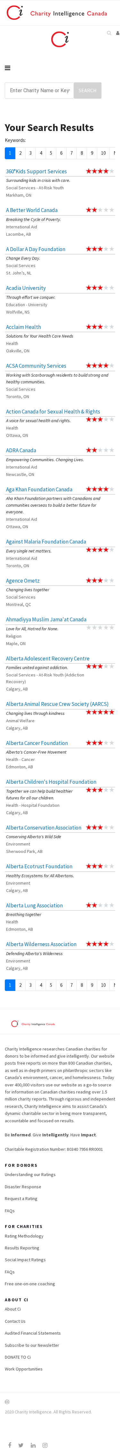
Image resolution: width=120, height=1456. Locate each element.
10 (103, 153)
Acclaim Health (23, 327)
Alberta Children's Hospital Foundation (51, 781)
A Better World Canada (32, 210)
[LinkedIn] (33, 1445)
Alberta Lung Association (34, 905)
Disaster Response (23, 1187)
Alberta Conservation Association (43, 827)
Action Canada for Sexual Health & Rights (53, 411)
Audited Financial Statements (33, 1333)
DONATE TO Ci (18, 1357)
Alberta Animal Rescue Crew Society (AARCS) (57, 704)
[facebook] (9, 1445)
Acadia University (26, 287)
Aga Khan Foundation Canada (39, 489)
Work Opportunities (24, 1369)
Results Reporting (22, 1248)
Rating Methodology (24, 1236)
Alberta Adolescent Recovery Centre (48, 658)
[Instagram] (45, 1445)
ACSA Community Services (36, 365)
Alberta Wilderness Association (41, 944)
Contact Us (15, 1321)
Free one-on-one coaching (30, 1284)
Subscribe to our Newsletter (32, 1345)
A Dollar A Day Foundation (35, 249)
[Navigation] (60, 68)
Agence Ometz (23, 580)
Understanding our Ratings (30, 1174)
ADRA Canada (21, 450)
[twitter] (21, 1445)
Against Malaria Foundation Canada (46, 541)
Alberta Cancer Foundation (37, 743)
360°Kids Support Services (36, 171)
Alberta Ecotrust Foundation (39, 866)
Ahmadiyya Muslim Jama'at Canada (46, 619)
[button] (118, 33)
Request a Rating (21, 1198)
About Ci (13, 1309)
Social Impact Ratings (25, 1260)
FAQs (10, 1211)
